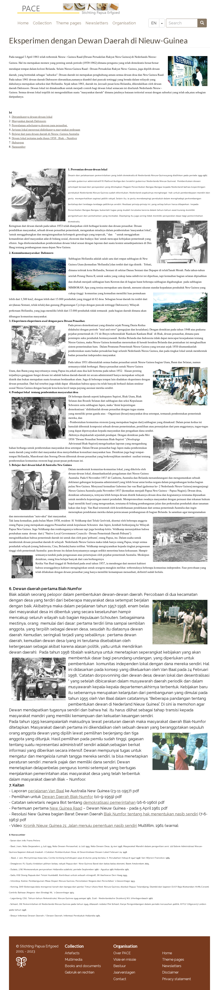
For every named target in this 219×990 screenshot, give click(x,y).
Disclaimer (170, 972)
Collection (42, 23)
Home (23, 23)
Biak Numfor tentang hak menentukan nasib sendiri (151, 814)
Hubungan (18, 142)
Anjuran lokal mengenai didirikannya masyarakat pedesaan (46, 129)
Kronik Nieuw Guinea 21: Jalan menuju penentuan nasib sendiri (80, 825)
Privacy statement (176, 979)
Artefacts (72, 953)
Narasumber (18, 146)
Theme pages (68, 23)
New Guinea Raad (66, 808)
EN (154, 23)
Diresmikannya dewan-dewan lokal (32, 116)
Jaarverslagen (124, 972)
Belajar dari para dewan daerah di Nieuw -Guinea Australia (45, 133)
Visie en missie (124, 959)
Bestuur (119, 966)
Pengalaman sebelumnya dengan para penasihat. (40, 125)
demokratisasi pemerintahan (109, 802)
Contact (119, 979)
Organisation (124, 23)
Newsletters (97, 23)
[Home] (72, 9)
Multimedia (73, 959)
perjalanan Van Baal (46, 791)
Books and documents (83, 966)
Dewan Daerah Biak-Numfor (67, 796)
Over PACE (122, 953)
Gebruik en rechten (79, 972)
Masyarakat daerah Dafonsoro (29, 121)
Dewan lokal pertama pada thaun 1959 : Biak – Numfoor (44, 138)
